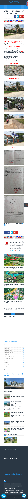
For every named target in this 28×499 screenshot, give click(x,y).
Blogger (21, 497)
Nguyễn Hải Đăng (14, 2)
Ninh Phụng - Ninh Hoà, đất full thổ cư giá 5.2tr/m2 (13, 302)
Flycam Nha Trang (7, 360)
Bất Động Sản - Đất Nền (8, 230)
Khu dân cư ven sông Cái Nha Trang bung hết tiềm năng (17, 403)
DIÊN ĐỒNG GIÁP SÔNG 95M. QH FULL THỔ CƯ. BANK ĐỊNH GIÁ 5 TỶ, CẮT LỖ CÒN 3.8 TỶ (13, 268)
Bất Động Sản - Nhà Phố (8, 352)
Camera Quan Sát (7, 354)
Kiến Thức (6, 362)
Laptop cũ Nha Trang (8, 364)
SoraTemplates (11, 497)
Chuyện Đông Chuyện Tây (8, 358)
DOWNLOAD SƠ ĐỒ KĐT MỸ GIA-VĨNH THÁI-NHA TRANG (17, 395)
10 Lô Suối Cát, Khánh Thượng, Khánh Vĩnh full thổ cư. (14, 285)
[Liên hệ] (3, 496)
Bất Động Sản (6, 348)
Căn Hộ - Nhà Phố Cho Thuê (9, 356)
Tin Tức (5, 366)
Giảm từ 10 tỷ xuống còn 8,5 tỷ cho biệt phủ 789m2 (17, 422)
